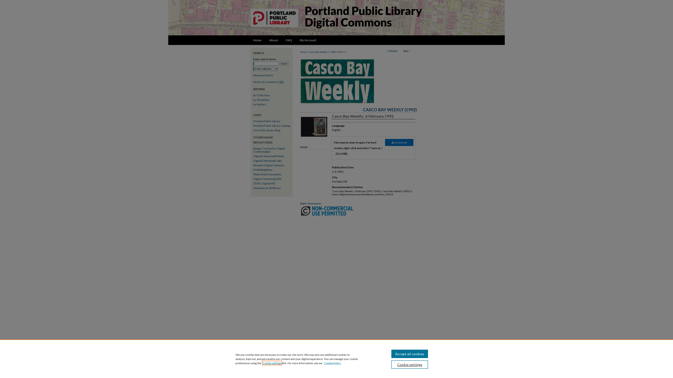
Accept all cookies (409, 354)
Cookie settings (272, 363)
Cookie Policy (332, 363)
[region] (336, 359)
